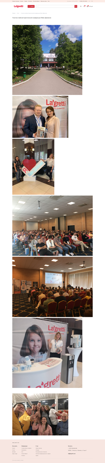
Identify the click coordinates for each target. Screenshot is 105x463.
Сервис (25, 1)
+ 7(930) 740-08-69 (83, 1)
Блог (49, 1)
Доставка (14, 451)
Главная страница (15, 1)
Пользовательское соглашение (41, 451)
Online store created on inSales (17, 460)
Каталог (21, 1)
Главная (13, 13)
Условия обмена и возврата (26, 448)
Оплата (13, 450)
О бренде (37, 450)
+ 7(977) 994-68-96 (72, 448)
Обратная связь (44, 1)
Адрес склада (14, 453)
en (89, 1)
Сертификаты (24, 450)
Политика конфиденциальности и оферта (43, 453)
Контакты (30, 1)
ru (92, 1)
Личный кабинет (36, 1)
